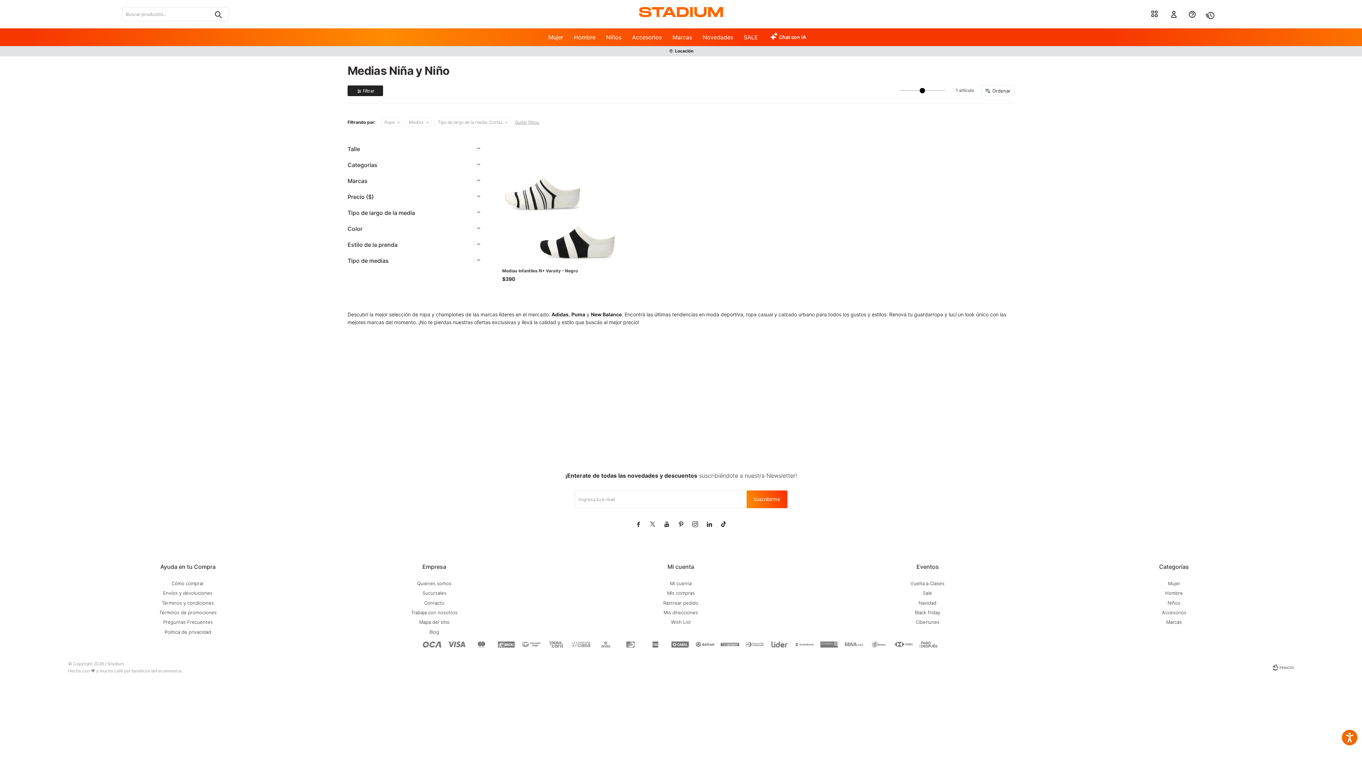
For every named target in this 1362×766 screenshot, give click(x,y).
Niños (613, 37)
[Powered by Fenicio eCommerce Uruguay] (1283, 667)
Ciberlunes (928, 622)
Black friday (927, 612)
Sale (927, 593)
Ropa (389, 122)
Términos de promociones (188, 612)
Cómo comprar (188, 583)
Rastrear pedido (680, 603)
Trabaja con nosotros (434, 612)
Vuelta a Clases (927, 583)
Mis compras (681, 593)
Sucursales (434, 593)
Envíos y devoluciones (187, 593)
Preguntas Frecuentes (188, 622)
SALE (751, 37)
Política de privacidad (188, 632)
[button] (217, 14)
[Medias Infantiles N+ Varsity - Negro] (560, 201)
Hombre (585, 37)
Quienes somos (434, 583)
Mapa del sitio (434, 622)
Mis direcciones (681, 612)
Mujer (555, 37)
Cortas (470, 122)
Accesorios (647, 37)
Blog (434, 632)
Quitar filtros (527, 122)
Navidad (927, 603)
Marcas (682, 37)
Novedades (718, 37)
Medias (416, 122)
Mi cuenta (681, 583)
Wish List (681, 622)
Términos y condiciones (188, 603)
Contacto (434, 603)
